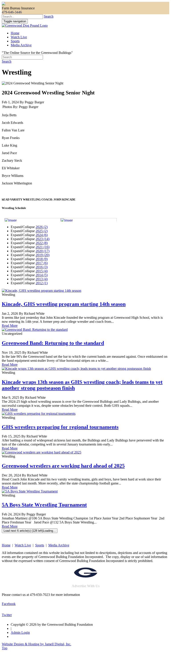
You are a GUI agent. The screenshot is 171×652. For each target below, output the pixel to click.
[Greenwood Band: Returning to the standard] (35, 329)
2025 (42, 231)
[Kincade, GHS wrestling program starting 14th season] (41, 290)
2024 (42, 235)
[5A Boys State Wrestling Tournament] (30, 491)
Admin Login (20, 632)
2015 (42, 271)
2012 (42, 283)
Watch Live (19, 37)
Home (15, 33)
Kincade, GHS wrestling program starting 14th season (64, 304)
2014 (42, 275)
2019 (42, 255)
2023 (42, 239)
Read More (10, 325)
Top (4, 648)
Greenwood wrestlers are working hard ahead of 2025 (63, 466)
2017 (42, 263)
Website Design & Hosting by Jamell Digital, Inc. (36, 644)
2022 (42, 243)
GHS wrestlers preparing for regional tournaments (60, 427)
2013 (42, 279)
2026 (42, 227)
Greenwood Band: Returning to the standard (53, 343)
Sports (15, 41)
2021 (42, 247)
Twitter (7, 615)
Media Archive (21, 45)
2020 (42, 251)
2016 (42, 267)
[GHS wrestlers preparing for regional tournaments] (38, 413)
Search (48, 16)
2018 (42, 259)
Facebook (9, 604)
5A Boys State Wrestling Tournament (44, 505)
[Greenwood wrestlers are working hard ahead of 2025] (41, 452)
